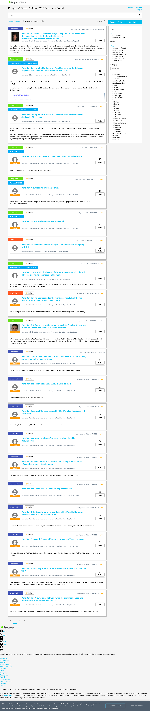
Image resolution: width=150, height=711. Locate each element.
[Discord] (1, 650)
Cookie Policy (89, 706)
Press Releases (5, 664)
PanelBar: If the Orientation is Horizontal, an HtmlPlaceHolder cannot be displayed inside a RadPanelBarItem (52, 513)
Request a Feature (116, 22)
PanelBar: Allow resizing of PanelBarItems (40, 187)
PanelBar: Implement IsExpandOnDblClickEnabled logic (46, 383)
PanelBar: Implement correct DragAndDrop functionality (47, 488)
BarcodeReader (118, 89)
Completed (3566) (119, 48)
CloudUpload (117, 121)
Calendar (115, 104)
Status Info (101, 21)
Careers (3, 669)
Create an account (135, 8)
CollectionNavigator (119, 123)
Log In (139, 10)
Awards (3, 662)
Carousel (115, 110)
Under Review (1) (118, 56)
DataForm (116, 140)
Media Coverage (6, 666)
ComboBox (116, 129)
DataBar (115, 136)
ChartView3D (117, 114)
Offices (2, 671)
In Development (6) (119, 54)
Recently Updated (15, 21)
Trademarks (7, 695)
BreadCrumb (117, 93)
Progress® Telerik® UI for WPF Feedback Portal (36, 8)
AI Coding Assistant (119, 77)
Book (114, 91)
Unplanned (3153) (118, 58)
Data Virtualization (119, 133)
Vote (100, 40)
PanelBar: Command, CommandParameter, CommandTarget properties (53, 539)
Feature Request (118, 38)
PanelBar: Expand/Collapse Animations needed (42, 221)
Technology (4, 660)
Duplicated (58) (118, 52)
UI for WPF (116, 75)
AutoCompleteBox (119, 81)
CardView (115, 108)
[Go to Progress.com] (7, 628)
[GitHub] (1, 647)
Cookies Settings (137, 706)
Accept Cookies (115, 706)
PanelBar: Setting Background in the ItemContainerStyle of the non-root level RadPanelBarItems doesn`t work (52, 299)
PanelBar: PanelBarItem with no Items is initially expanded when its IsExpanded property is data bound (51, 462)
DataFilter (116, 138)
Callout (115, 106)
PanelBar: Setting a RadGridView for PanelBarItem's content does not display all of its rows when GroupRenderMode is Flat (52, 69)
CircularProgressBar (119, 119)
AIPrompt (115, 79)
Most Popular (39, 21)
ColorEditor (116, 125)
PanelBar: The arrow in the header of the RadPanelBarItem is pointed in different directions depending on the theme (53, 273)
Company (3, 658)
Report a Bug (133, 22)
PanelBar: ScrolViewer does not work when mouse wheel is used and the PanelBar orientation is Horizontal (52, 599)
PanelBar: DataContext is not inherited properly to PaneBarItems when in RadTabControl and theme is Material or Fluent (53, 326)
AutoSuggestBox (118, 83)
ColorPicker (116, 127)
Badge (114, 85)
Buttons (115, 100)
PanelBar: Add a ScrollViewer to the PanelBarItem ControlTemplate (51, 156)
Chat (114, 117)
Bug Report (116, 35)
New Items (28, 21)
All (113, 33)
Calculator (116, 102)
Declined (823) (117, 50)
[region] (75, 706)
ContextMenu (117, 131)
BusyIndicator (117, 98)
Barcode (115, 87)
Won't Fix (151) (117, 61)
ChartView (116, 112)
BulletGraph (116, 96)
